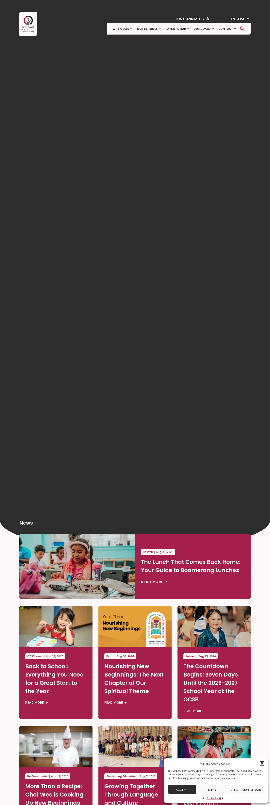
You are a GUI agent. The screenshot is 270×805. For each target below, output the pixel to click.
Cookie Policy (214, 798)
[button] (262, 763)
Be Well (148, 552)
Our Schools (147, 29)
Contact (226, 29)
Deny (212, 789)
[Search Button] (242, 28)
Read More (152, 581)
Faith (109, 656)
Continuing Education (121, 776)
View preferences (246, 789)
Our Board (202, 29)
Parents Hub (175, 29)
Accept (182, 789)
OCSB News (35, 656)
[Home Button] (28, 24)
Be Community (37, 776)
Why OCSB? (121, 29)
